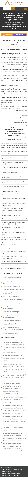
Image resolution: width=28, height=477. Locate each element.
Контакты (3, 475)
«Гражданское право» (6, 471)
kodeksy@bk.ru (16, 473)
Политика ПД (16, 475)
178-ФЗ (4, 59)
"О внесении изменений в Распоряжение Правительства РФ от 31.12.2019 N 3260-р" (14, 358)
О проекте (9, 475)
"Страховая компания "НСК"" (14, 420)
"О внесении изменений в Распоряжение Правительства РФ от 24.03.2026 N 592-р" (14, 428)
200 (9, 71)
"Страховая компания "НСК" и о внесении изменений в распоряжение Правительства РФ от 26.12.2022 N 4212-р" (14, 409)
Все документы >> (22, 454)
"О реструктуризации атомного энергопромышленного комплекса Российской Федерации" (14, 376)
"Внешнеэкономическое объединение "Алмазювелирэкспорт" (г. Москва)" (14, 387)
